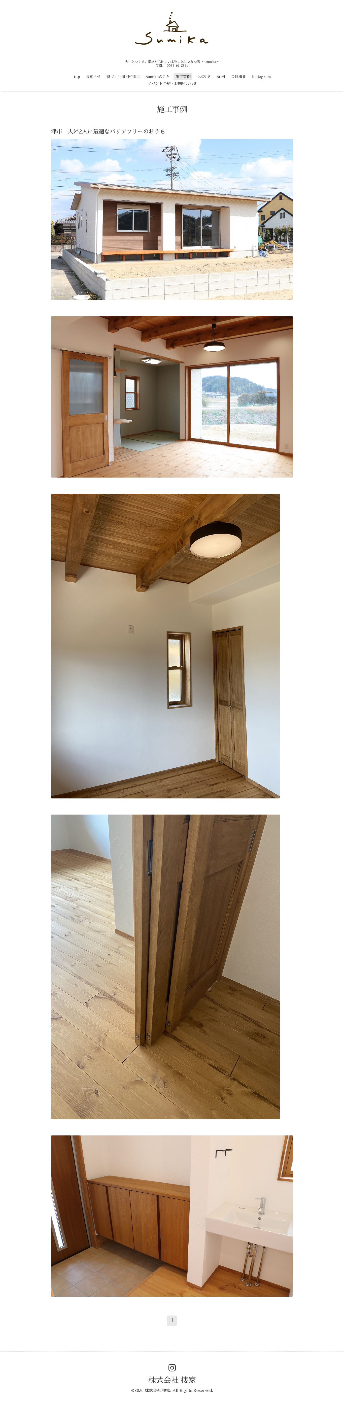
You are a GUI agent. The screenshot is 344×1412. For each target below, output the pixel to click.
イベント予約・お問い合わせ (172, 83)
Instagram (261, 77)
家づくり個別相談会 (123, 77)
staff (221, 77)
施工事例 (183, 77)
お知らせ (93, 77)
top (77, 77)
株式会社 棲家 (172, 1380)
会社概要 (238, 77)
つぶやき (203, 77)
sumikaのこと (158, 77)
